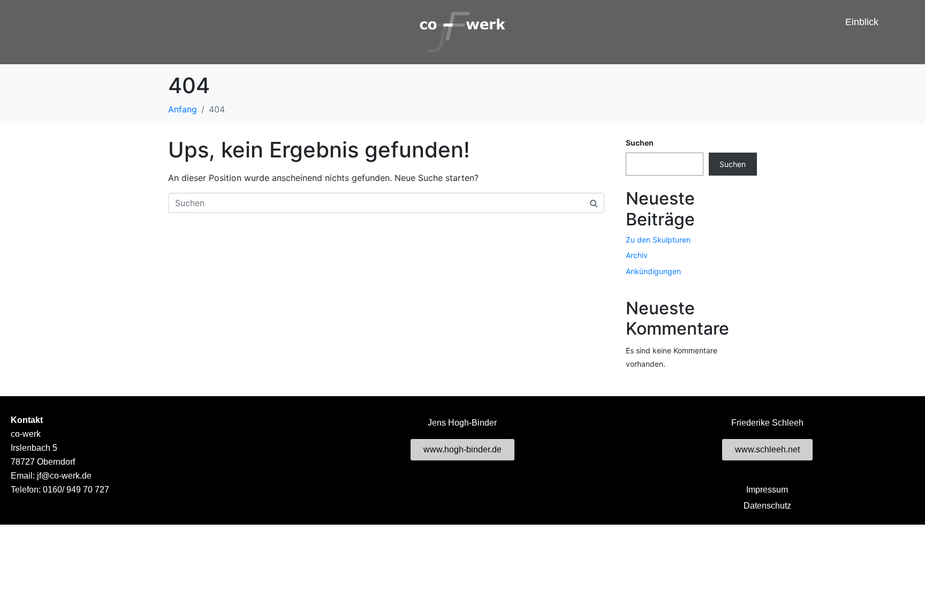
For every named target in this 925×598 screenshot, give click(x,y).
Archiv (637, 255)
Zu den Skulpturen (658, 239)
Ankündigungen (653, 271)
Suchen (640, 142)
